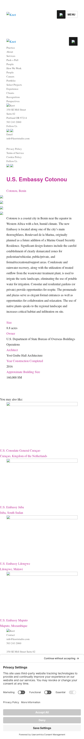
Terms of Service (15, 153)
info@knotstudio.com (17, 138)
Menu (71, 14)
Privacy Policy (14, 149)
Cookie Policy (14, 157)
